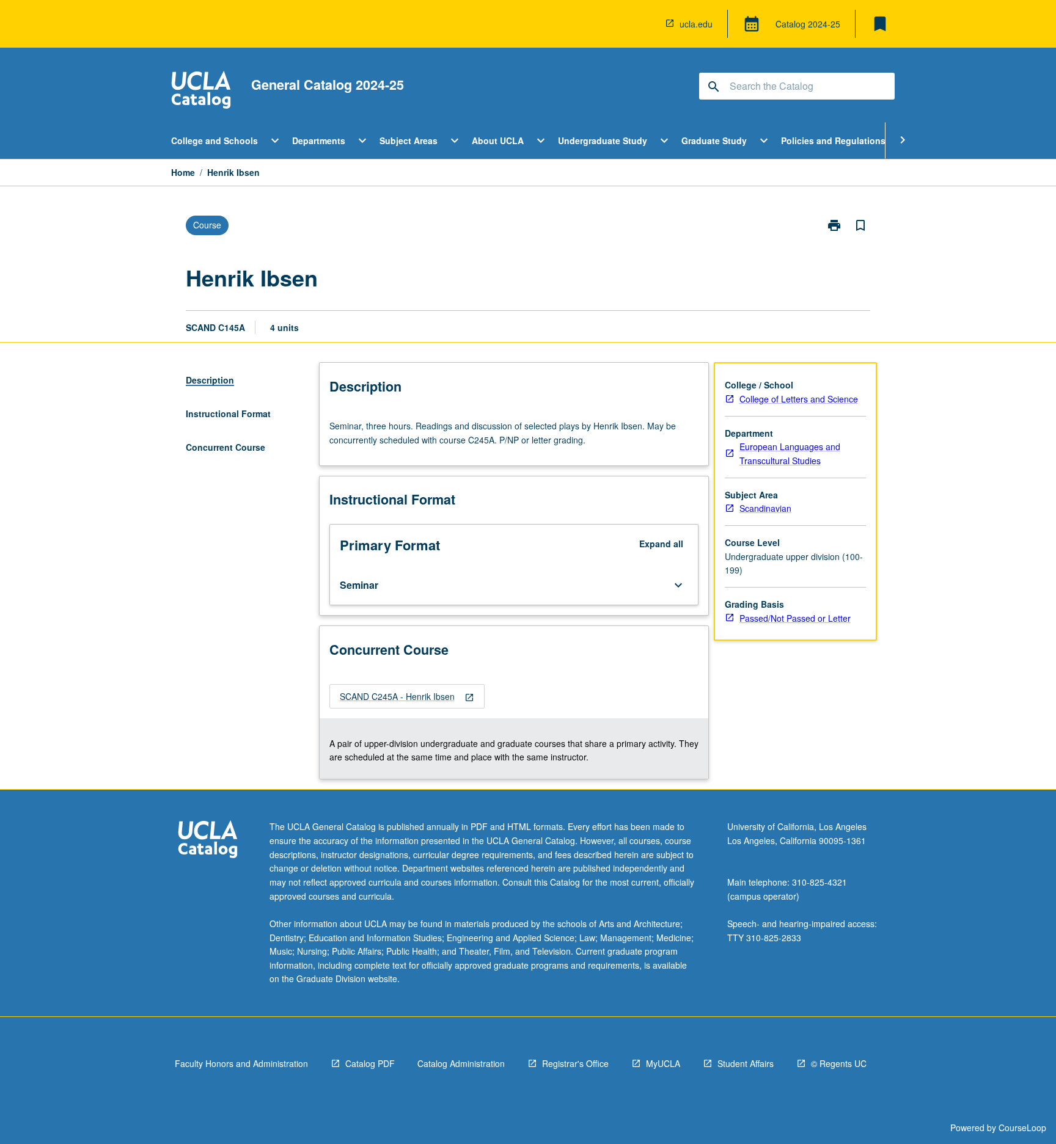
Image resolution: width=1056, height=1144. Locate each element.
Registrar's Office (575, 1063)
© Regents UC (839, 1063)
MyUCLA (663, 1063)
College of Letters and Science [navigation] (798, 399)
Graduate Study (714, 140)
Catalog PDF (370, 1063)
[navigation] (407, 696)
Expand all (661, 543)
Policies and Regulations (833, 140)
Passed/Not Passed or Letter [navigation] (795, 618)
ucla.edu (696, 24)
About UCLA (498, 140)
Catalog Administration (461, 1063)
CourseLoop (1022, 1127)
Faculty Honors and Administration (241, 1063)
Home (183, 172)
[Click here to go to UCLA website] (207, 841)
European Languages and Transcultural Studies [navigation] (789, 453)
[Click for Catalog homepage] (201, 91)
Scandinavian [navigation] (765, 508)
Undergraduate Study (602, 140)
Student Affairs (745, 1063)
